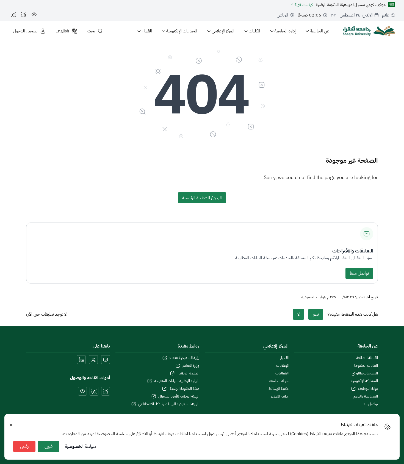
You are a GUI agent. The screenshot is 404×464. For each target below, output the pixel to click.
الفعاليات (282, 373)
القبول (147, 31)
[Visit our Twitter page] (93, 359)
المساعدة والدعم (365, 396)
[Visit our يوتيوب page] (105, 359)
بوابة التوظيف (368, 388)
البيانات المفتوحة (366, 365)
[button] (301, 5)
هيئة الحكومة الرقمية (184, 388)
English (62, 31)
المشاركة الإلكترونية (364, 381)
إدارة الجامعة (285, 31)
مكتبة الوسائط (279, 388)
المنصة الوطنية (188, 373)
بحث (91, 31)
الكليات (254, 31)
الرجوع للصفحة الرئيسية (202, 198)
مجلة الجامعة (279, 381)
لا (298, 314)
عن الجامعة (319, 31)
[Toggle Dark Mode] (34, 15)
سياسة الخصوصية (80, 446)
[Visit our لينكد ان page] (81, 359)
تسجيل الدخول (25, 31)
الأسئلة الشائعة (367, 358)
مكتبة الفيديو (280, 396)
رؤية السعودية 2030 (184, 358)
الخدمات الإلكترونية (181, 31)
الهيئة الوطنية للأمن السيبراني (178, 396)
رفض (24, 446)
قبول (48, 446)
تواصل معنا (359, 273)
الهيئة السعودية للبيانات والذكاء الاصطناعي (168, 404)
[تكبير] (23, 15)
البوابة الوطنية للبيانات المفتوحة (176, 381)
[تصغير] (13, 15)
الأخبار (284, 358)
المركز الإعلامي (223, 31)
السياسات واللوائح (365, 373)
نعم (316, 314)
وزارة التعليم (190, 365)
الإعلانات (282, 365)
